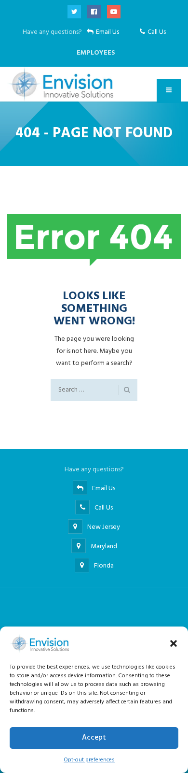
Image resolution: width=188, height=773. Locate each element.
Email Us (107, 32)
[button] (173, 643)
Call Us (157, 32)
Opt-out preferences (89, 760)
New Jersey (103, 527)
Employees (96, 52)
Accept (94, 738)
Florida (104, 565)
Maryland (104, 546)
